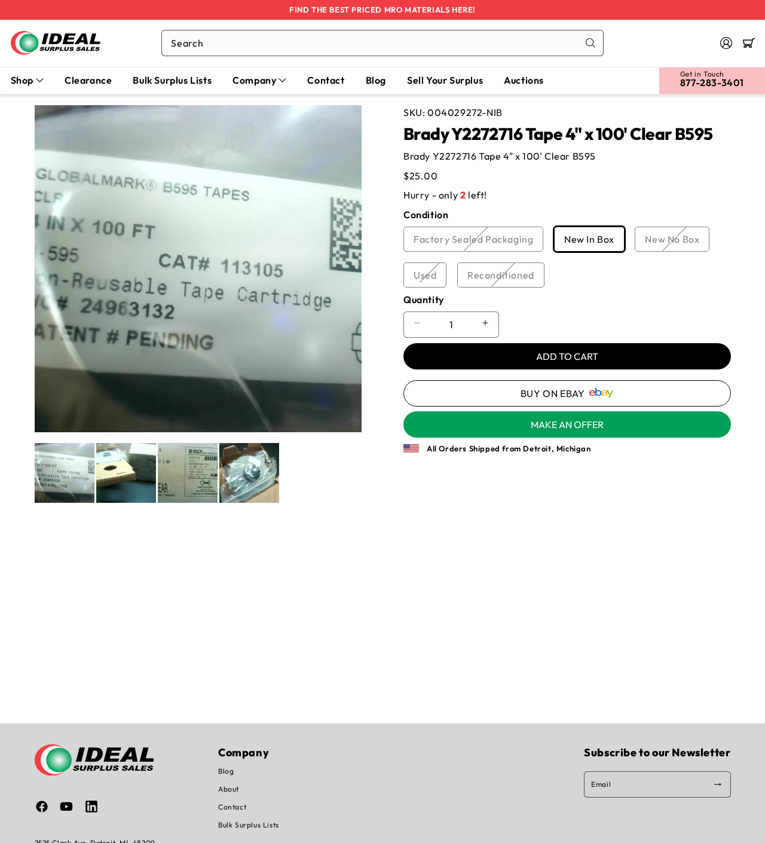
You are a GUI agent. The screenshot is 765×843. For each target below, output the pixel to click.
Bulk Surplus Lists (248, 824)
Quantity (423, 299)
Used (430, 277)
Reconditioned (505, 277)
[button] (749, 43)
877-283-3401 (712, 82)
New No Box (677, 241)
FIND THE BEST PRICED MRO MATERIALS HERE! (382, 9)
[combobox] (382, 43)
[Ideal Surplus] (55, 42)
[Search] (590, 43)
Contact (232, 806)
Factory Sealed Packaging (478, 241)
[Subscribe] (718, 784)
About (228, 788)
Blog (226, 770)
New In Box (594, 241)
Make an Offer (567, 424)
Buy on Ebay (553, 393)
